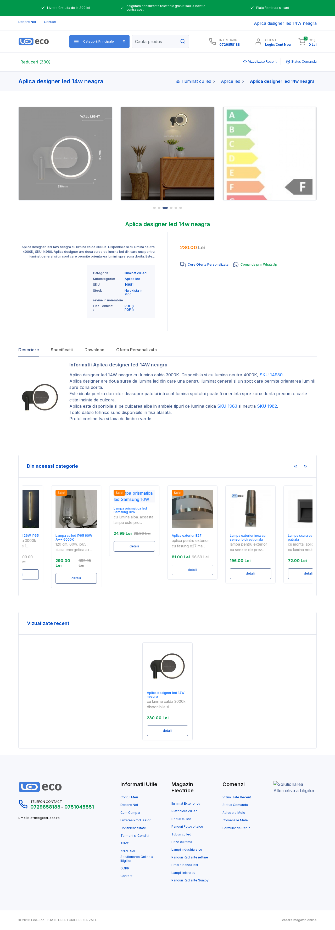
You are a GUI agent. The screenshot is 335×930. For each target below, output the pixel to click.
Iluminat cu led (196, 81)
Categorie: (101, 273)
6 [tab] (180, 208)
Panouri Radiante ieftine (189, 857)
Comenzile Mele (235, 820)
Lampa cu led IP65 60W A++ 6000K (49, 537)
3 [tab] (165, 208)
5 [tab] (176, 208)
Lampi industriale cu (186, 849)
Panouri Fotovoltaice (187, 826)
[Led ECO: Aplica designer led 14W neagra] (40, 41)
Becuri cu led (181, 819)
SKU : (97, 284)
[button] (99, 41)
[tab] (204, 264)
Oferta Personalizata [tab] (136, 349)
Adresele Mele (233, 813)
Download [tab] (94, 349)
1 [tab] (154, 208)
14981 (129, 284)
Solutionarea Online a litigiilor (136, 858)
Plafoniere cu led (184, 811)
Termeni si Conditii (134, 836)
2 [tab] (159, 208)
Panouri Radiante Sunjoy (190, 880)
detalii (51, 578)
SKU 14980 (271, 374)
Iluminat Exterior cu (185, 803)
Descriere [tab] (28, 349)
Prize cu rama (181, 842)
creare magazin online (299, 920)
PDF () (129, 306)
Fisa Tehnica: (103, 306)
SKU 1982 (267, 406)
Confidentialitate (133, 828)
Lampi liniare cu (183, 873)
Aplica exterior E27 (162, 535)
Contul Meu (129, 797)
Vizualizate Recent (236, 797)
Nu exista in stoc (133, 292)
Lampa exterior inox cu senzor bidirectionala (223, 537)
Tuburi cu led (181, 834)
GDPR (124, 868)
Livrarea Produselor (135, 820)
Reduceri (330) (35, 62)
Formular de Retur (236, 828)
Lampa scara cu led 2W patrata (281, 537)
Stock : (98, 291)
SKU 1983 (227, 406)
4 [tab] (171, 208)
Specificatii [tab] (62, 349)
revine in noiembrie (108, 300)
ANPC (124, 843)
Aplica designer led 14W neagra (100, 374)
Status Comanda (235, 805)
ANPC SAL (128, 851)
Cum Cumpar (130, 813)
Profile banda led (184, 865)
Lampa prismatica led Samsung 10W (105, 510)
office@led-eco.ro (45, 818)
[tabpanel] (167, 154)
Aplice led (230, 81)
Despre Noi (129, 805)
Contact (126, 876)
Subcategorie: (104, 279)
